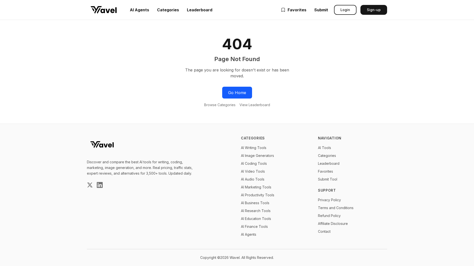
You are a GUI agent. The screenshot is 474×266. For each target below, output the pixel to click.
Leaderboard (199, 9)
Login (345, 10)
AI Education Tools (256, 218)
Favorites (297, 9)
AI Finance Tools (254, 226)
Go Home (237, 92)
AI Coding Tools (254, 163)
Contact (324, 231)
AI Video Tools (253, 171)
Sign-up (374, 10)
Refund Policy (329, 216)
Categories (168, 9)
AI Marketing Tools (256, 187)
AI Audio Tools (252, 179)
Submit (321, 9)
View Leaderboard (254, 105)
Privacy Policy (329, 200)
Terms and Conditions (336, 208)
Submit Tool (327, 179)
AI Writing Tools (253, 148)
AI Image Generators (257, 155)
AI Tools (324, 148)
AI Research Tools (256, 211)
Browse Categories (220, 105)
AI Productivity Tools (257, 195)
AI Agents (139, 9)
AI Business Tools (255, 203)
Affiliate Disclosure (333, 223)
